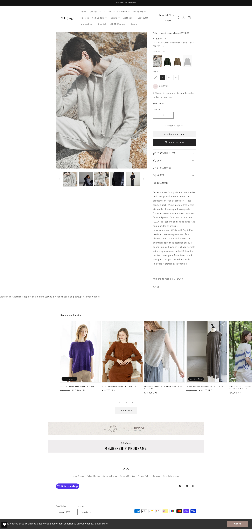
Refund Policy (93, 476)
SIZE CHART (159, 103)
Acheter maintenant (174, 134)
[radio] (157, 61)
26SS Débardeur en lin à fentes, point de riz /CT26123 (163, 387)
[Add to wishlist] (97, 325)
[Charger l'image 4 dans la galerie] (117, 179)
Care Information (171, 476)
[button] (95, 12)
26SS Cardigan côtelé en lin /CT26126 (119, 386)
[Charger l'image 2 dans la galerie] (86, 179)
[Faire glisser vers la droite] (144, 179)
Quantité (156, 109)
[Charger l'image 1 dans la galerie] (70, 179)
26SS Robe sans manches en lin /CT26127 (204, 386)
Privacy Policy (144, 476)
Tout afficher (126, 410)
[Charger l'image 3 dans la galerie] (101, 179)
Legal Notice (78, 476)
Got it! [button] (237, 524)
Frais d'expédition (172, 43)
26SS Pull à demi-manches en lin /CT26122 (79, 386)
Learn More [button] (101, 523)
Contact (157, 476)
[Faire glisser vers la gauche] (59, 179)
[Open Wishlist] (4, 525)
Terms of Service (127, 476)
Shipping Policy (110, 476)
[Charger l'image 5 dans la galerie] (133, 179)
